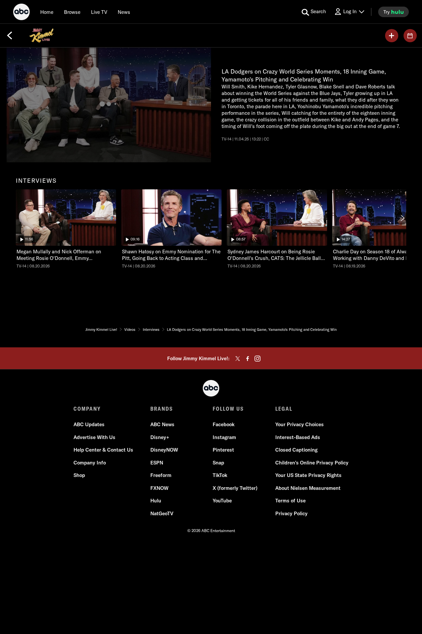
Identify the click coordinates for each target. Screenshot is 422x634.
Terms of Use (290, 500)
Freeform (160, 475)
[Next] (402, 218)
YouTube (222, 500)
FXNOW (159, 488)
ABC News (162, 424)
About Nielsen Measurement (308, 488)
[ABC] (21, 13)
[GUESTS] (410, 35)
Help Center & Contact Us (103, 450)
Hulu (155, 500)
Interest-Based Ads (297, 437)
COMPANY (87, 409)
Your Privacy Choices (299, 424)
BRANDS (161, 409)
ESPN (156, 463)
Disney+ (159, 437)
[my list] (391, 35)
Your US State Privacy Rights (308, 475)
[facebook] (248, 359)
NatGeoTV (161, 513)
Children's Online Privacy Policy (311, 463)
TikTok (220, 475)
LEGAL (283, 409)
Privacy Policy (291, 513)
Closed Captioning (296, 450)
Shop (79, 475)
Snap (218, 463)
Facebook (223, 424)
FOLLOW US (228, 409)
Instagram (224, 437)
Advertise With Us (94, 437)
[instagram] (257, 359)
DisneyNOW (164, 450)
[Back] (9, 36)
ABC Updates (89, 424)
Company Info (90, 463)
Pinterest (223, 450)
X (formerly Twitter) (235, 488)
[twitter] (238, 359)
